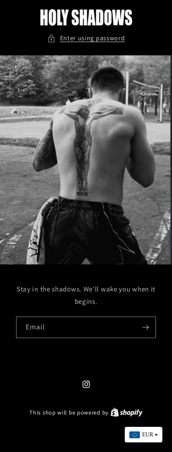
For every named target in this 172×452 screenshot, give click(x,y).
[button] (86, 38)
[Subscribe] (145, 327)
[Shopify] (127, 412)
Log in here (120, 428)
